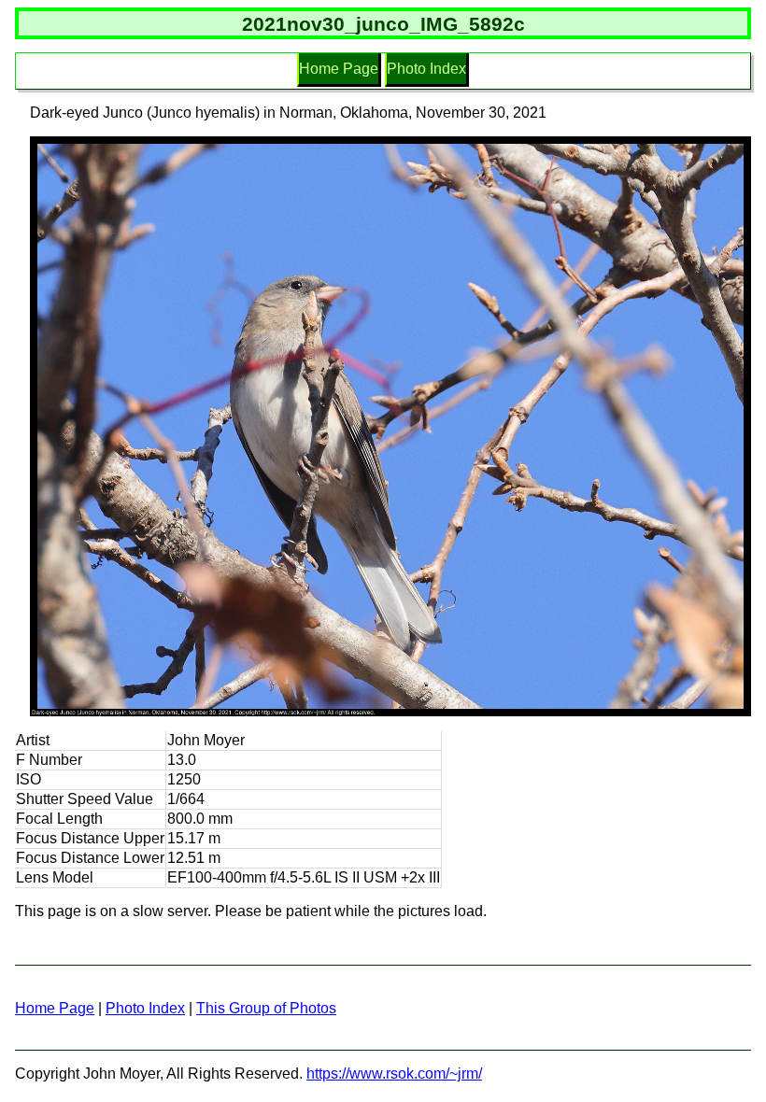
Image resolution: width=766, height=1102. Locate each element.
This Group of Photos (266, 1008)
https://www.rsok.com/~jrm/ (394, 1073)
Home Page (338, 69)
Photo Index (426, 69)
